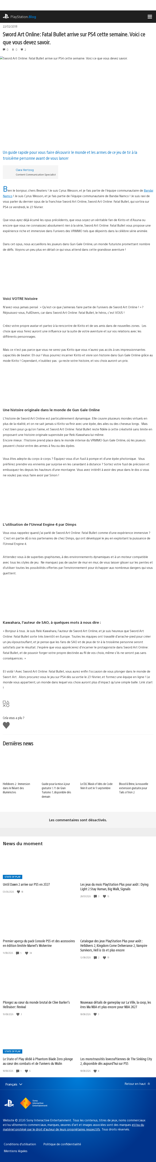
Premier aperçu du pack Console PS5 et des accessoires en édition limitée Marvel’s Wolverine (39, 943)
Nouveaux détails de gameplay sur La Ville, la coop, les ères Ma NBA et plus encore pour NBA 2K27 (115, 1004)
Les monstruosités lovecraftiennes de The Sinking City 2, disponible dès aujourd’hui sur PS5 (116, 1061)
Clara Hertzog (25, 170)
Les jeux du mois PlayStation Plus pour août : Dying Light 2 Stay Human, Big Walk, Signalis (114, 886)
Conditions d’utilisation (20, 1144)
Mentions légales (15, 1151)
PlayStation (23, 16)
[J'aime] (19, 892)
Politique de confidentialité (62, 1144)
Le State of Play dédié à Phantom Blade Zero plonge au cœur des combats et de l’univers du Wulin (38, 1061)
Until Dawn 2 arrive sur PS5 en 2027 (26, 884)
